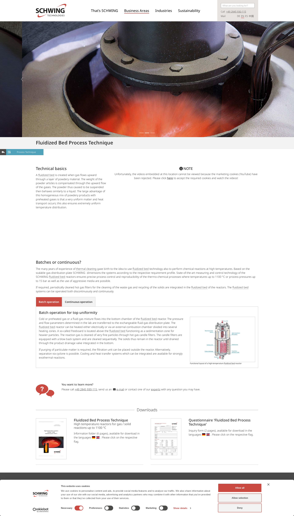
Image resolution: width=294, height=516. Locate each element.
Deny (240, 508)
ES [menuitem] (246, 16)
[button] (104, 10)
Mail (223, 16)
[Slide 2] (147, 133)
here (170, 178)
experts (155, 389)
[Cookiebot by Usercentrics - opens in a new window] (40, 510)
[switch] (108, 508)
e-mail (120, 389)
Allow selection (240, 498)
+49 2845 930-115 (236, 11)
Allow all (239, 487)
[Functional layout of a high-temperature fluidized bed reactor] (222, 339)
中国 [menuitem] (251, 16)
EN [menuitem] (242, 16)
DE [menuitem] (238, 16)
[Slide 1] (141, 133)
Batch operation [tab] (49, 302)
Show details (180, 508)
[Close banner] (268, 484)
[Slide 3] (152, 133)
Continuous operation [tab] (78, 302)
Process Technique (26, 152)
